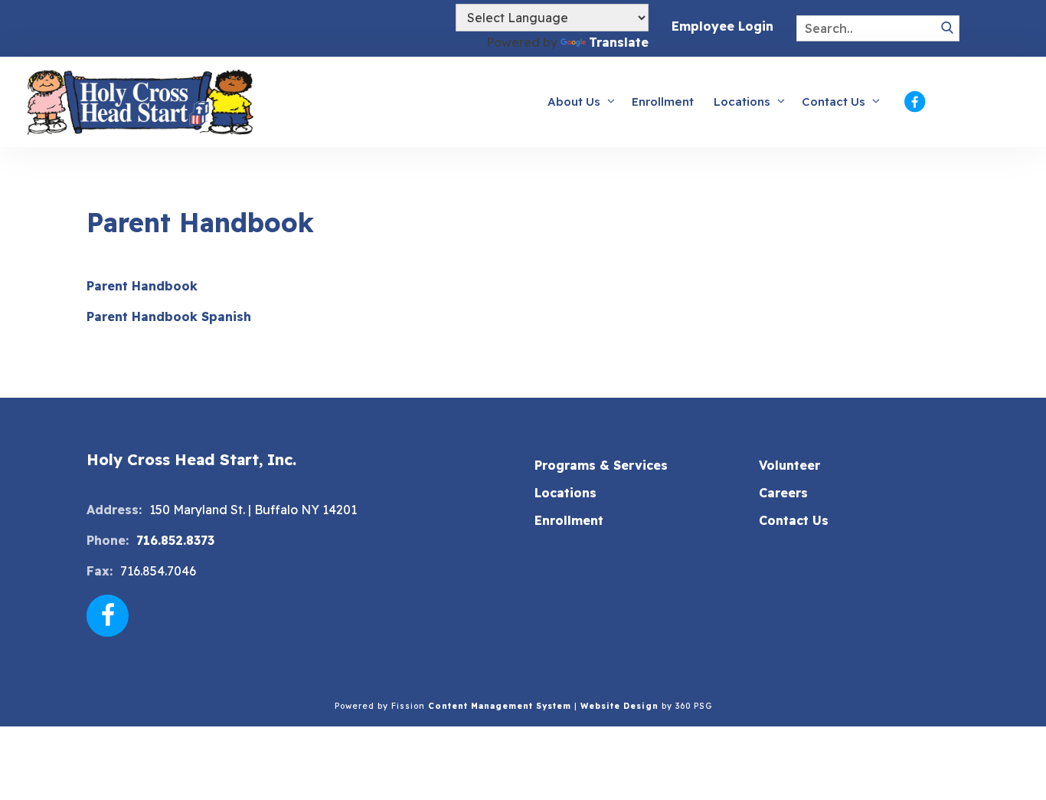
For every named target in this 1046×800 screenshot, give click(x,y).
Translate (619, 42)
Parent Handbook (144, 285)
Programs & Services (601, 465)
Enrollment (663, 101)
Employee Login (722, 26)
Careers (783, 492)
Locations (742, 101)
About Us (574, 101)
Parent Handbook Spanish (169, 316)
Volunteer (789, 465)
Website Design (619, 706)
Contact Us (833, 101)
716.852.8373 (175, 540)
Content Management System (499, 706)
